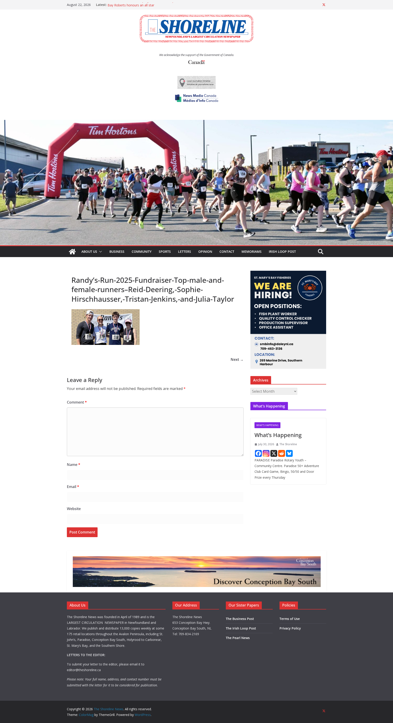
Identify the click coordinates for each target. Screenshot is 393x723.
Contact (226, 251)
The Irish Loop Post (241, 628)
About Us (89, 251)
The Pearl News (238, 638)
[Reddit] (281, 453)
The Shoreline (288, 444)
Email (73, 486)
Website (74, 508)
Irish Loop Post (282, 251)
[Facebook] (258, 453)
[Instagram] (266, 453)
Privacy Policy (290, 628)
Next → (237, 359)
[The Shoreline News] (196, 123)
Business (116, 251)
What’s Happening (278, 435)
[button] (99, 251)
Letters (184, 251)
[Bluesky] (289, 453)
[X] (273, 453)
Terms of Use (290, 619)
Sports (165, 251)
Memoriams (252, 251)
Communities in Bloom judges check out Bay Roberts (147, 5)
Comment (77, 402)
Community (141, 251)
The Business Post (240, 619)
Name (73, 464)
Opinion (205, 251)
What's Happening (267, 425)
